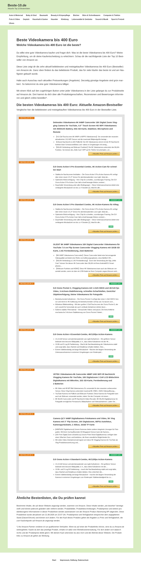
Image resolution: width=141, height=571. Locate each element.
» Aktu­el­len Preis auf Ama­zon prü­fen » (105, 154)
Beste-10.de (17, 5)
